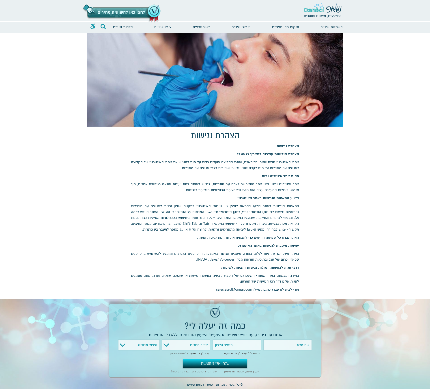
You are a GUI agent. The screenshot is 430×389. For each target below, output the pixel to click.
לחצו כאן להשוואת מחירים (121, 12)
